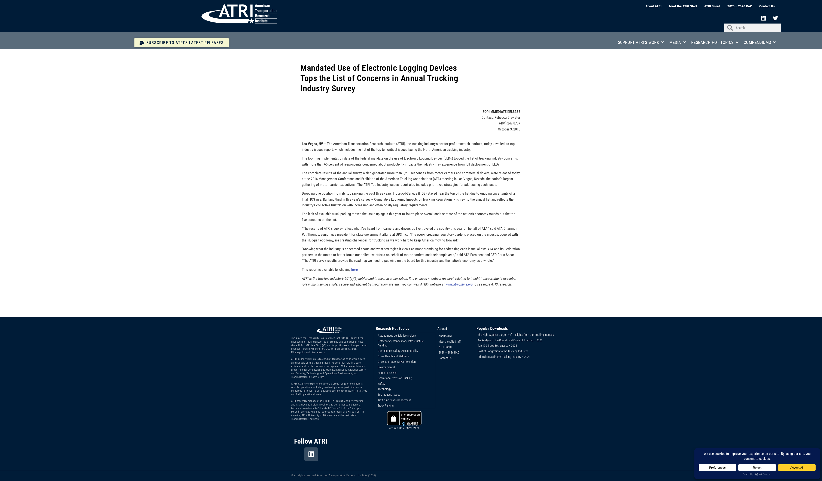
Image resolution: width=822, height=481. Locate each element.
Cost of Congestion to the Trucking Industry (503, 351)
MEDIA (675, 42)
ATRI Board (712, 6)
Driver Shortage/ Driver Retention (397, 361)
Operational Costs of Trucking (395, 378)
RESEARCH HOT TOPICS (712, 42)
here (354, 269)
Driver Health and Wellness (393, 356)
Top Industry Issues (389, 394)
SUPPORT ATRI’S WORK (638, 42)
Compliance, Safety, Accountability (398, 350)
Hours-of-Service (387, 372)
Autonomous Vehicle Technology (397, 335)
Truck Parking (386, 405)
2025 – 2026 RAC (739, 6)
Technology (384, 389)
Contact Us (767, 6)
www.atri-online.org (459, 284)
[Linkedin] (763, 18)
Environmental (386, 367)
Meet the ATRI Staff (683, 6)
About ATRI (654, 6)
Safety (381, 383)
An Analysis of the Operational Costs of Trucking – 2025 (510, 340)
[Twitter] (775, 18)
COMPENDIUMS (757, 42)
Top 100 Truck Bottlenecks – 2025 (497, 345)
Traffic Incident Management (394, 400)
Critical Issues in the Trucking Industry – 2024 (504, 356)
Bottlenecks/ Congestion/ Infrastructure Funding (401, 343)
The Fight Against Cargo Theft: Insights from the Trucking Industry (516, 334)
